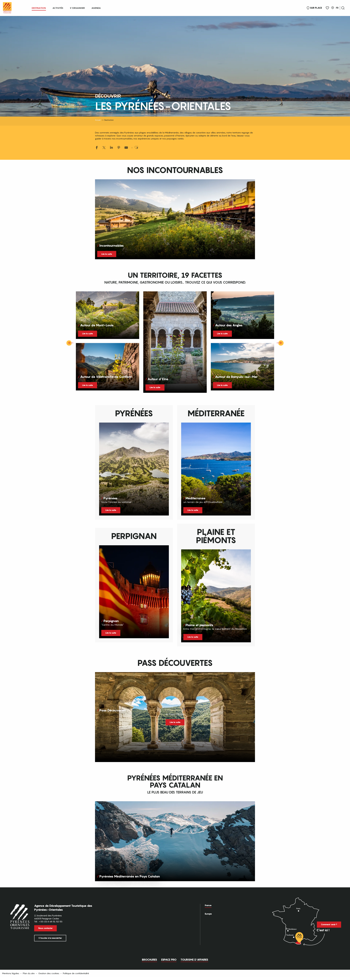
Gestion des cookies (48, 973)
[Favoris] (327, 8)
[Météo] (333, 8)
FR (337, 7)
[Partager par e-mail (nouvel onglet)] (126, 148)
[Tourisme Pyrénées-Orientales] (7, 7)
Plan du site (29, 973)
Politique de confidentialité (76, 973)
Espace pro (169, 959)
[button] (343, 8)
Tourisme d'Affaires (194, 959)
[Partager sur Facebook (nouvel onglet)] (96, 148)
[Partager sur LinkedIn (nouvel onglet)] (111, 148)
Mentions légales (10, 973)
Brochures (149, 959)
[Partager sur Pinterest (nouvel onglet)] (118, 148)
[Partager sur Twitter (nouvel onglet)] (104, 148)
